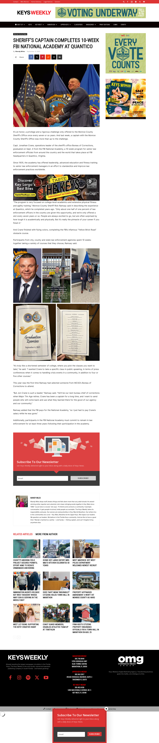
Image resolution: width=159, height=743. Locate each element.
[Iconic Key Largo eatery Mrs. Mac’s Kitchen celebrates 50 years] (56, 548)
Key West (38, 25)
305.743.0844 (79, 659)
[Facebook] (127, 1)
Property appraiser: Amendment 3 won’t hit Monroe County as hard (84, 595)
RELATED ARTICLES (23, 534)
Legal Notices (48, 2)
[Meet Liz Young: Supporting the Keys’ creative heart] (26, 613)
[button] (124, 2)
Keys (30, 25)
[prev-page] (14, 637)
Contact (15, 2)
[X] (140, 1)
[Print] (59, 57)
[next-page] (18, 637)
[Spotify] (136, 1)
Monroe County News (20, 34)
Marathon (51, 25)
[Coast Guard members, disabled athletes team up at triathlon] (56, 613)
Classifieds (78, 25)
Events (123, 25)
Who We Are (25, 2)
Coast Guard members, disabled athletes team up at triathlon (55, 627)
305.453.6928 (79, 687)
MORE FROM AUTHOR (46, 534)
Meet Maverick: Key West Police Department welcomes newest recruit (85, 563)
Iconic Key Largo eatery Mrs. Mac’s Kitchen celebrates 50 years (56, 563)
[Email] (53, 57)
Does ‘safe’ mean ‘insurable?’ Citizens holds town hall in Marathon (56, 595)
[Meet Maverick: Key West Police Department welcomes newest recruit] (86, 548)
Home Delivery (36, 2)
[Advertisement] (126, 140)
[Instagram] (132, 1)
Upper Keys (65, 25)
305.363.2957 (79, 674)
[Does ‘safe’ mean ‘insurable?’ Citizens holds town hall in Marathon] (56, 581)
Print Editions (104, 25)
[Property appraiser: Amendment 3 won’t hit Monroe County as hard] (86, 581)
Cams (115, 25)
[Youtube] (144, 1)
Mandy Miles (20, 51)
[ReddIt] (48, 57)
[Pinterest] (42, 57)
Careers (57, 2)
